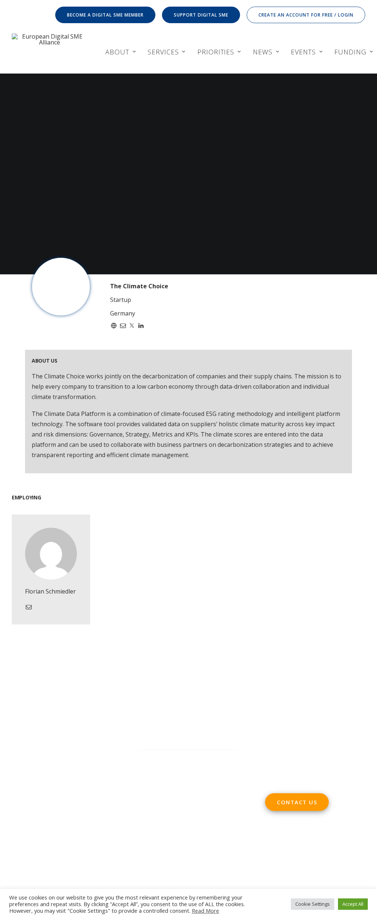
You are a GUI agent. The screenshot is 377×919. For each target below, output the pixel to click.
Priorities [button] (215, 51)
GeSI (39, 864)
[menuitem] (106, 15)
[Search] (188, 757)
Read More (205, 910)
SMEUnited (40, 823)
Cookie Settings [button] (312, 904)
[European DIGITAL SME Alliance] (49, 51)
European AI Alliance (79, 843)
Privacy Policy (158, 813)
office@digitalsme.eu (309, 706)
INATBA (23, 853)
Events (303, 51)
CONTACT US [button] (297, 802)
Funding (350, 51)
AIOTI (84, 823)
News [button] (262, 51)
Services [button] (163, 51)
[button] (227, 758)
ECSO (66, 823)
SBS (17, 823)
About (117, 51)
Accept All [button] (352, 904)
